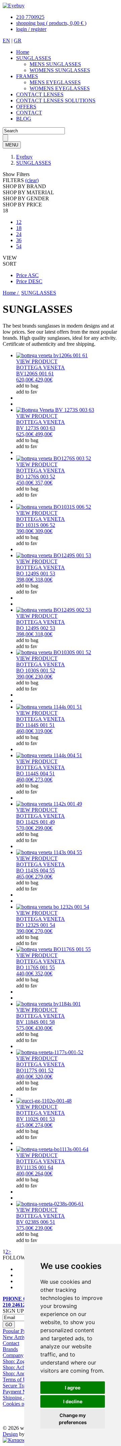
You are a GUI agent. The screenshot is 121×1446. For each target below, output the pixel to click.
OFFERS (26, 106)
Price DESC (29, 281)
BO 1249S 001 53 (35, 573)
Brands (10, 1349)
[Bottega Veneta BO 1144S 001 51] (49, 707)
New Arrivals (17, 1337)
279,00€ (34, 876)
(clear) (32, 180)
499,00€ (34, 434)
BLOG (23, 119)
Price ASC (27, 275)
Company (13, 1355)
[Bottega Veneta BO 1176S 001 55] (53, 949)
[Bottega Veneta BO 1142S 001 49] (49, 804)
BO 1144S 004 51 (35, 773)
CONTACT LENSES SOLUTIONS (55, 100)
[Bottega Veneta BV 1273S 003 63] (55, 410)
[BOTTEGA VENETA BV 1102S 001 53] (44, 1101)
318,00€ (34, 579)
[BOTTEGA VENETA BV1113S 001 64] (52, 1149)
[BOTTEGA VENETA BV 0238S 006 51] (50, 1204)
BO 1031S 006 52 (35, 525)
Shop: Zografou (19, 1361)
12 (19, 222)
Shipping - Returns (23, 1398)
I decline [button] (72, 1401)
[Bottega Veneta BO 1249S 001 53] (53, 555)
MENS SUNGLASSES (55, 64)
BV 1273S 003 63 (35, 428)
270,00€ (34, 931)
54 (19, 246)
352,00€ (34, 973)
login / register (31, 29)
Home (22, 52)
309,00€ (34, 531)
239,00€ (34, 1228)
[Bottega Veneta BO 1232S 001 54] (52, 907)
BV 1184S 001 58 (35, 1022)
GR (18, 40)
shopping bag (51, 23)
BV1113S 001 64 (34, 1167)
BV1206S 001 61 (35, 373)
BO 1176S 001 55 (35, 967)
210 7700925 (30, 17)
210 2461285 (17, 1305)
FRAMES (27, 76)
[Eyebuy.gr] (14, 5)
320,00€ (34, 1076)
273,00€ (34, 779)
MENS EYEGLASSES (55, 82)
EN (6, 40)
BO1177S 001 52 (34, 1070)
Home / (11, 293)
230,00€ (34, 676)
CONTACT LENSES (40, 94)
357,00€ (34, 482)
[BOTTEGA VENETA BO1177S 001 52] (49, 1052)
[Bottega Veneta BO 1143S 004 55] (49, 852)
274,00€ (34, 1125)
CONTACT (29, 112)
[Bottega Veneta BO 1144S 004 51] (49, 755)
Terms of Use (17, 1379)
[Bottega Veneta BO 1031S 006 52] (53, 507)
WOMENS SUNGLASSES (60, 70)
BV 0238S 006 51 (35, 1222)
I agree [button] (72, 1387)
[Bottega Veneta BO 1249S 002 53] (53, 610)
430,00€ (34, 1028)
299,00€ (34, 828)
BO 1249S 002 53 (35, 628)
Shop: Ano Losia (21, 1373)
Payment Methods (22, 1391)
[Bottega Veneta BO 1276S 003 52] (53, 458)
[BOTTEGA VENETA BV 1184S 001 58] (48, 1004)
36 (19, 240)
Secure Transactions (24, 1385)
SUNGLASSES (33, 58)
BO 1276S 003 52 (35, 476)
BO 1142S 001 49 (35, 822)
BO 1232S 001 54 (35, 925)
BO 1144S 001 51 (35, 725)
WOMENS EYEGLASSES (60, 88)
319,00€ (34, 731)
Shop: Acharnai (19, 1367)
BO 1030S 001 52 (35, 670)
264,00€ (34, 1173)
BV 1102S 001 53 (35, 1119)
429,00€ (34, 379)
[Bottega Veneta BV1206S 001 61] (52, 355)
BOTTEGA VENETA (40, 367)
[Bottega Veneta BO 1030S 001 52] (53, 652)
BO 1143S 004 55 (35, 870)
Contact (11, 1343)
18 (19, 228)
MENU (11, 144)
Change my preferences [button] (73, 1418)
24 (19, 234)
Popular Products (21, 1331)
